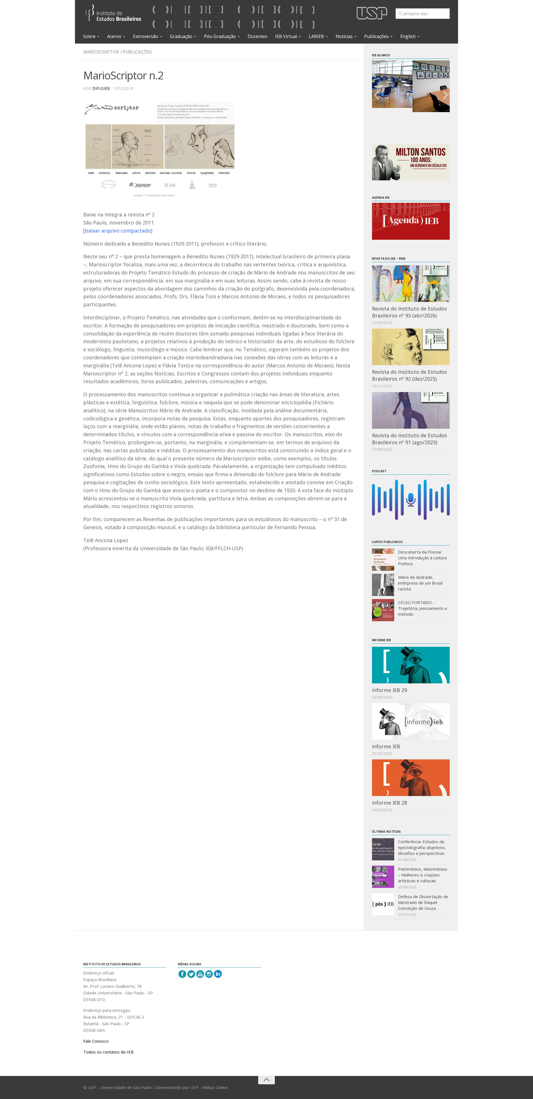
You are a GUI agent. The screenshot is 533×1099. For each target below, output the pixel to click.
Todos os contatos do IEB (108, 1052)
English (408, 36)
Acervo (114, 36)
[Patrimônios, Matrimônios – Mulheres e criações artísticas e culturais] (383, 877)
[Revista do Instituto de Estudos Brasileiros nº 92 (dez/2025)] (411, 347)
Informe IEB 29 (389, 690)
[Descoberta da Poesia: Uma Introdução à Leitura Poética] (383, 560)
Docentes (257, 36)
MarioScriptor (101, 52)
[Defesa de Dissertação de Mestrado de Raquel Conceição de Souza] (383, 904)
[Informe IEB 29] (411, 665)
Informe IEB (386, 746)
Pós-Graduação (220, 36)
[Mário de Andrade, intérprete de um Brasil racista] (383, 585)
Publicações (376, 36)
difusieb (101, 88)
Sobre (89, 36)
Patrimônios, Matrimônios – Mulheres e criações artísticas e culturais (422, 874)
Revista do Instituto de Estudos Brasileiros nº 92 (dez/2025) (409, 375)
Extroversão (145, 36)
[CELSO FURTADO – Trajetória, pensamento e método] (383, 610)
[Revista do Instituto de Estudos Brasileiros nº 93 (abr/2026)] (411, 283)
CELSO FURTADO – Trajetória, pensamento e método (422, 608)
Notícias (344, 36)
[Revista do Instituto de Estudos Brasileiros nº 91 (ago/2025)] (411, 410)
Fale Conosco (96, 1041)
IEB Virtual (286, 36)
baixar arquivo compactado (118, 230)
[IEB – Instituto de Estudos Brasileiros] (113, 14)
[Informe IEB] (411, 721)
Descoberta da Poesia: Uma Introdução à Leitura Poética (422, 557)
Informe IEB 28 (389, 802)
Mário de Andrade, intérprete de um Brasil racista (420, 583)
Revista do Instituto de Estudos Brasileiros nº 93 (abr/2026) (409, 312)
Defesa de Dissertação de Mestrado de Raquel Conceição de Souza (423, 902)
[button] (376, 95)
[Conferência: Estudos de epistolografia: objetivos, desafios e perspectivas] (383, 849)
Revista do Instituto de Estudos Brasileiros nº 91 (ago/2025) (409, 439)
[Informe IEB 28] (411, 777)
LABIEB (316, 36)
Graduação (181, 36)
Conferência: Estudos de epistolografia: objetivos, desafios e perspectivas (422, 847)
